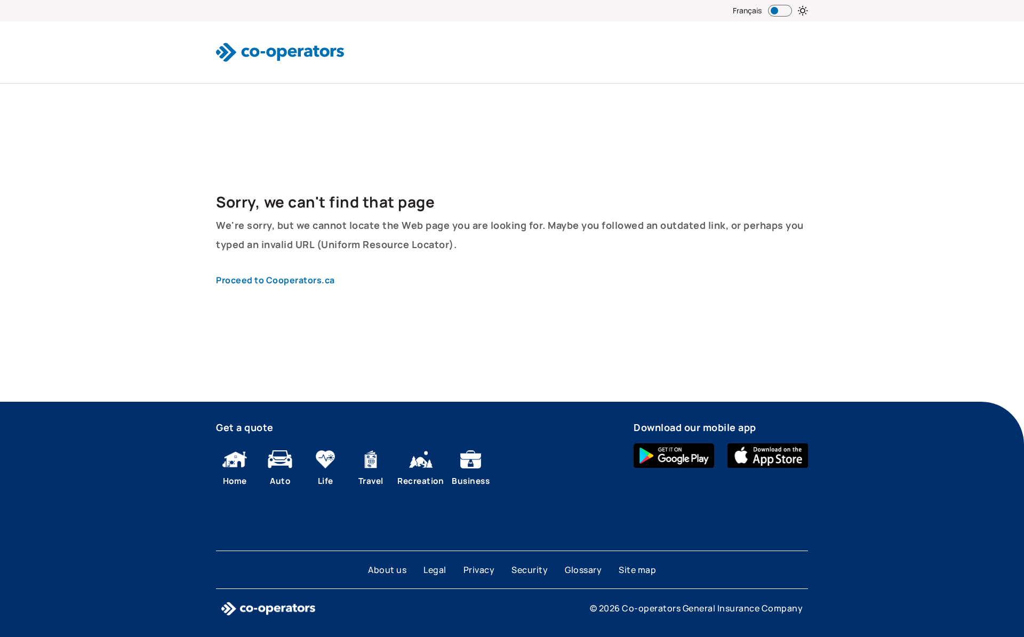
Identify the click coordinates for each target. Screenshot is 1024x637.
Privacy (479, 570)
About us (387, 570)
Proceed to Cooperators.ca (275, 280)
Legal (434, 570)
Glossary (583, 570)
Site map (637, 570)
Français (747, 10)
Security (529, 570)
